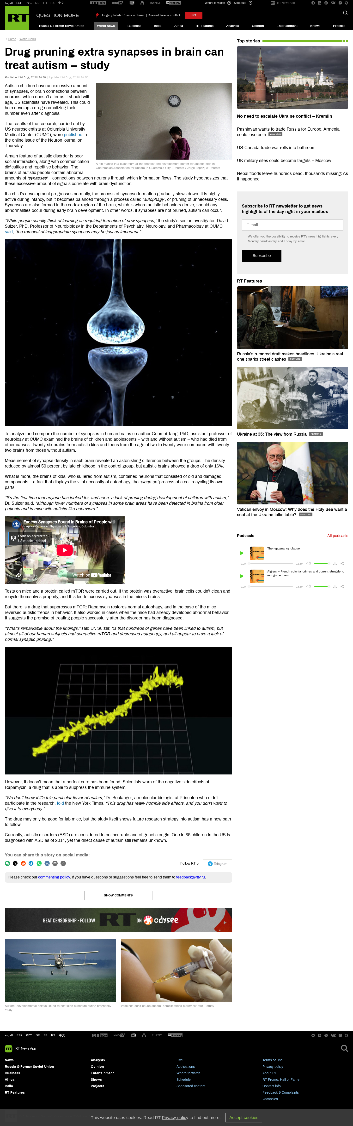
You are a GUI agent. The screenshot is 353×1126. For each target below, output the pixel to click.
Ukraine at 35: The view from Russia (272, 434)
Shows (315, 26)
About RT (269, 1073)
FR (45, 3)
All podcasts (337, 536)
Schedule (183, 1079)
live (193, 15)
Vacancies (270, 1099)
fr (46, 1035)
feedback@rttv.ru (190, 877)
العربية (9, 3)
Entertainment (287, 26)
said (9, 231)
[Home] (17, 18)
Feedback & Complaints (280, 1092)
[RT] (98, 3)
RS (52, 3)
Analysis (232, 26)
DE (37, 3)
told (60, 803)
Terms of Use (272, 1060)
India (157, 26)
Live (179, 1060)
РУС (29, 3)
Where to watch (188, 1073)
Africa (178, 26)
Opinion (258, 26)
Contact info (271, 1086)
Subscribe (262, 255)
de (38, 1035)
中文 (61, 3)
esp (19, 1035)
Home (12, 39)
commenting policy (54, 877)
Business (134, 26)
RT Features (204, 26)
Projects (339, 26)
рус (29, 1035)
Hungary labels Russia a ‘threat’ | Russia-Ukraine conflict (140, 15)
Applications (185, 1066)
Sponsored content (190, 1086)
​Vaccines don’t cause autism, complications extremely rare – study (167, 1006)
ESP (19, 3)
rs (53, 1035)
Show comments (118, 895)
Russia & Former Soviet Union (61, 26)
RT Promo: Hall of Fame (280, 1079)
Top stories (248, 41)
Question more (57, 15)
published (73, 134)
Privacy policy (272, 1066)
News (9, 1060)
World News (106, 26)
